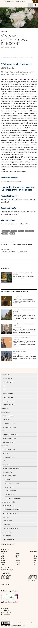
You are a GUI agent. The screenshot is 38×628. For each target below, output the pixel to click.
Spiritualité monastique (11, 434)
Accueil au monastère (8, 502)
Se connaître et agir (9, 427)
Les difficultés (9, 494)
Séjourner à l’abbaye (9, 476)
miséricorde (30, 231)
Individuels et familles (10, 513)
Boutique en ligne (9, 401)
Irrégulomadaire (8, 416)
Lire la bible (6, 419)
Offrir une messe (8, 539)
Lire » (20, 302)
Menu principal (35, 5)
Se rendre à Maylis (8, 506)
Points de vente (8, 397)
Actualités (6, 610)
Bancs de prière (8, 393)
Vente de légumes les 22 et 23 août (22, 272)
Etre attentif (9, 487)
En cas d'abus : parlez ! (10, 602)
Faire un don (7, 536)
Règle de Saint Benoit (10, 438)
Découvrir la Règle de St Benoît (21, 337)
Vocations (6, 479)
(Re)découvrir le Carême (19, 351)
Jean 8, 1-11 (8, 67)
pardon (5, 233)
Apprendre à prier (8, 457)
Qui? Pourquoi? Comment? (11, 509)
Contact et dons (6, 532)
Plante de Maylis (8, 378)
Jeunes (3, 461)
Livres (5, 389)
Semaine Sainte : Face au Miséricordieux (14, 250)
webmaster (12, 47)
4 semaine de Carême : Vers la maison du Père (16, 243)
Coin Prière (4, 446)
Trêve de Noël (7, 464)
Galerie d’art (5, 408)
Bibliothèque (5, 412)
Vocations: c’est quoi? (12, 483)
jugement (6, 231)
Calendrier (6, 524)
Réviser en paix (7, 472)
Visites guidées (7, 521)
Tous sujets (6, 614)
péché (12, 233)
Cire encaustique (8, 382)
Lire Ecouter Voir (8, 442)
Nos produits (5, 374)
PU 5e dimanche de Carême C (11, 181)
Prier (4, 431)
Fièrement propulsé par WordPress (15, 625)
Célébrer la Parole (18, 296)
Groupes (6, 517)
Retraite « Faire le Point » (11, 468)
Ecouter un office (9, 449)
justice (14, 231)
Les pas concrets (10, 491)
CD (4, 386)
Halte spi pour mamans (10, 528)
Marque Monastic (9, 404)
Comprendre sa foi (9, 423)
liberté (21, 231)
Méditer (4, 31)
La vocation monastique (13, 498)
